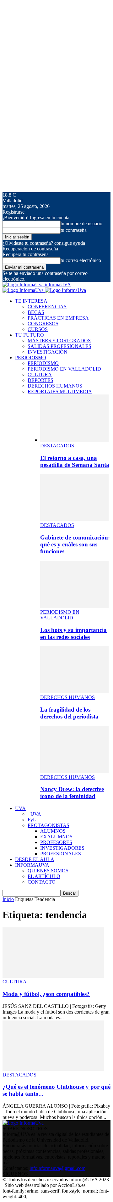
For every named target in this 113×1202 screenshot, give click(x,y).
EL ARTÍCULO (44, 876)
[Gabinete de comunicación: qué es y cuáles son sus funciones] (74, 519)
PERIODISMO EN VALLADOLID (64, 369)
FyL (32, 819)
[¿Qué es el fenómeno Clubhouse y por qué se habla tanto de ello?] (53, 1069)
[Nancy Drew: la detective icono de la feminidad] (74, 771)
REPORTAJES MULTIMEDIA (60, 391)
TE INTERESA (31, 301)
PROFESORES (56, 842)
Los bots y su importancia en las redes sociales (73, 633)
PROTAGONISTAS (48, 825)
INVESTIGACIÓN (47, 352)
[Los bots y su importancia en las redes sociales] (74, 606)
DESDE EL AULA (34, 859)
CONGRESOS (43, 323)
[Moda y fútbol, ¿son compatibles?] (53, 976)
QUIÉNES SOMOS (48, 870)
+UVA (34, 814)
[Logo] (24, 290)
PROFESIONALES (60, 853)
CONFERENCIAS (47, 306)
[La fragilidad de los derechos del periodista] (74, 691)
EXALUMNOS (56, 836)
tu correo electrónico (81, 260)
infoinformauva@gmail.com (57, 1168)
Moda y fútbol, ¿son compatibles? (46, 994)
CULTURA (40, 374)
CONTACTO (42, 882)
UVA (20, 808)
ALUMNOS (53, 831)
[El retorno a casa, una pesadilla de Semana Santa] (74, 440)
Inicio (8, 899)
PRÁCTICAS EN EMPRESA (58, 318)
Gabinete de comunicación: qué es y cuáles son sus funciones (75, 544)
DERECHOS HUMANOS (55, 386)
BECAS (36, 312)
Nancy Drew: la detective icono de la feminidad (72, 792)
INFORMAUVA (32, 865)
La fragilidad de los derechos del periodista (69, 713)
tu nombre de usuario (81, 223)
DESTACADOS (57, 445)
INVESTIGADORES (62, 848)
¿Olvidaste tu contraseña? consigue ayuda (44, 243)
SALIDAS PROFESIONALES (59, 346)
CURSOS (38, 329)
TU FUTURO (29, 335)
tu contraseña (74, 230)
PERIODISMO (30, 357)
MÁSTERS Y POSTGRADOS (59, 340)
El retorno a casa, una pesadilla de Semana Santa (74, 461)
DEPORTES (40, 380)
